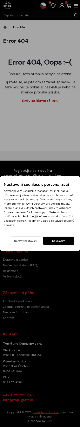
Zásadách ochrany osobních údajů (26, 220)
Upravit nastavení (25, 241)
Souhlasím (58, 241)
